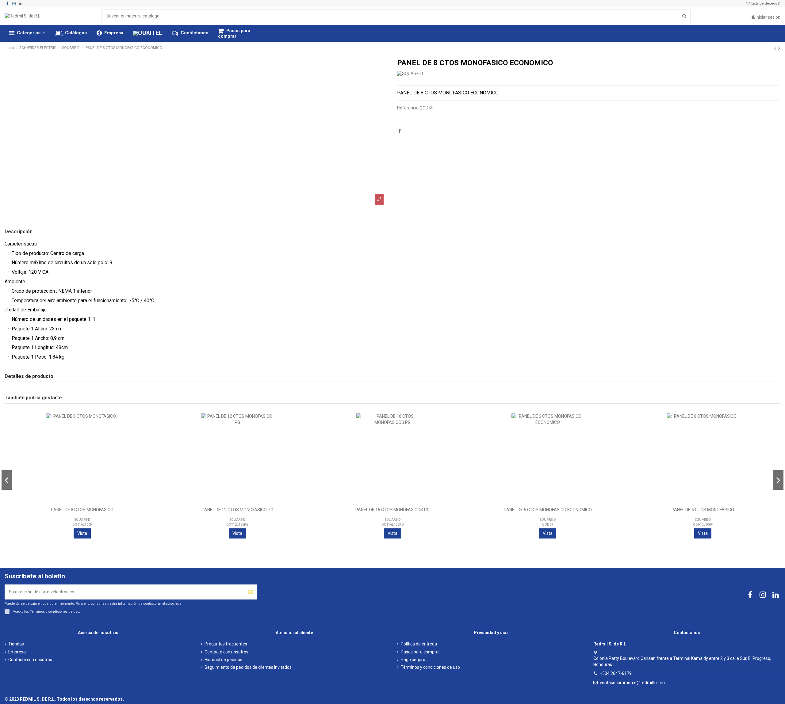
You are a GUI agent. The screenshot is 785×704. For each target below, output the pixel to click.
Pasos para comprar (420, 651)
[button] (27, 33)
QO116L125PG (392, 525)
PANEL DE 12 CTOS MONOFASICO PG (237, 509)
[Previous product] (776, 48)
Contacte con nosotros (30, 659)
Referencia (408, 107)
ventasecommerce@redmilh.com (632, 682)
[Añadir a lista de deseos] (149, 422)
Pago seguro (413, 659)
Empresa (17, 651)
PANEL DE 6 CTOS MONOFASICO (703, 509)
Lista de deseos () (765, 4)
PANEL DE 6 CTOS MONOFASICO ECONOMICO (548, 509)
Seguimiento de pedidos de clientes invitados (248, 667)
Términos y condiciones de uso (54, 612)
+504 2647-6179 (616, 673)
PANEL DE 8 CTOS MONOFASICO (82, 509)
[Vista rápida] (149, 444)
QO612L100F (703, 525)
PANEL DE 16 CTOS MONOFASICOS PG (392, 509)
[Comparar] (149, 433)
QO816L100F (82, 525)
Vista (82, 533)
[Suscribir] (250, 591)
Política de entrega (419, 643)
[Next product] (779, 48)
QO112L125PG (237, 525)
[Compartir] (399, 131)
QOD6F (547, 525)
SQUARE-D (82, 520)
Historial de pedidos (223, 659)
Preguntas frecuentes (226, 643)
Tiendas (16, 643)
